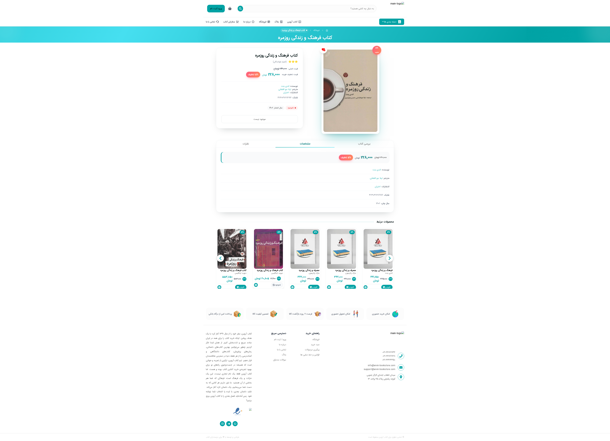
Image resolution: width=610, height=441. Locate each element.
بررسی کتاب (364, 144)
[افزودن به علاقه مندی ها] (323, 49)
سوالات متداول (279, 359)
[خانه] (326, 30)
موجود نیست (260, 119)
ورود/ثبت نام (216, 8)
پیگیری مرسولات (312, 349)
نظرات (246, 144)
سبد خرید (315, 344)
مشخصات (305, 144)
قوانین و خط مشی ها (309, 354)
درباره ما (282, 344)
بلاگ (284, 354)
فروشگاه (316, 30)
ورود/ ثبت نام (280, 339)
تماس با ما (281, 349)
